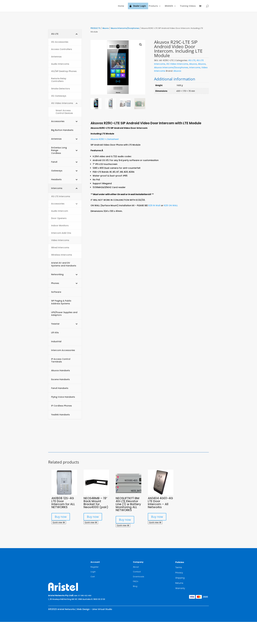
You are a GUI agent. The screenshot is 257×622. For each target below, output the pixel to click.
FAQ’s (135, 581)
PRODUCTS (95, 28)
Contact (137, 571)
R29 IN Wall (154, 205)
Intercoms (194, 67)
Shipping (180, 577)
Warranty (180, 588)
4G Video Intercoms (177, 63)
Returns (179, 583)
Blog (135, 586)
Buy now (61, 517)
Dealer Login (139, 5)
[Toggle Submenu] (76, 34)
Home (121, 6)
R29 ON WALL (171, 205)
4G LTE (191, 60)
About (136, 567)
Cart (93, 576)
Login (93, 571)
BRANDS (169, 6)
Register (95, 567)
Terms (178, 567)
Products (153, 6)
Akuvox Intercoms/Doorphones (125, 28)
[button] (140, 44)
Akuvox (105, 28)
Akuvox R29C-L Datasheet (105, 139)
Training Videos (188, 6)
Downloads (138, 576)
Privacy (179, 572)
